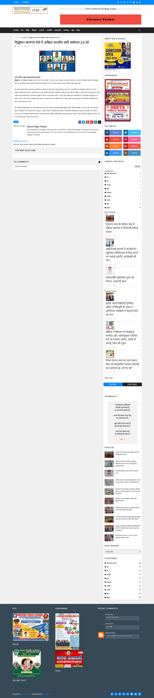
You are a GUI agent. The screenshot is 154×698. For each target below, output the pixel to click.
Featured (132, 384)
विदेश (27, 30)
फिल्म (78, 30)
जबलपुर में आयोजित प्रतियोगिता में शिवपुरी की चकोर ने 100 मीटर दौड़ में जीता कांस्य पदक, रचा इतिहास (127, 528)
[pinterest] (140, 2)
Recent (113, 384)
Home (16, 2)
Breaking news (112, 173)
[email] (133, 2)
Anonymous (109, 614)
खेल (73, 30)
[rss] (131, 2)
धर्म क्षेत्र (66, 30)
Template (46, 694)
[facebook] (121, 2)
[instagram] (127, 2)
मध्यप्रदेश (58, 30)
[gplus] (124, 2)
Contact (25, 2)
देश (22, 30)
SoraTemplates (25, 694)
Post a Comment (21, 166)
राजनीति (49, 30)
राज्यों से (41, 30)
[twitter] (118, 2)
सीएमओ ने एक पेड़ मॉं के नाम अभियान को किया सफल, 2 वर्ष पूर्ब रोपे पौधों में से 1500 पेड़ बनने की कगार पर (127, 491)
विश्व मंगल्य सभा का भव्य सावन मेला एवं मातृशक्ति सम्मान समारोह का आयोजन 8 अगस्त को (122, 364)
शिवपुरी (34, 30)
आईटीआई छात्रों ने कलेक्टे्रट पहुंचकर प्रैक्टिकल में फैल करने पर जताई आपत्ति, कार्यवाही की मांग (126, 463)
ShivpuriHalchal (110, 633)
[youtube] (137, 2)
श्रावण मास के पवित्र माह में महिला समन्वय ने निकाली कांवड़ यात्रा (122, 228)
